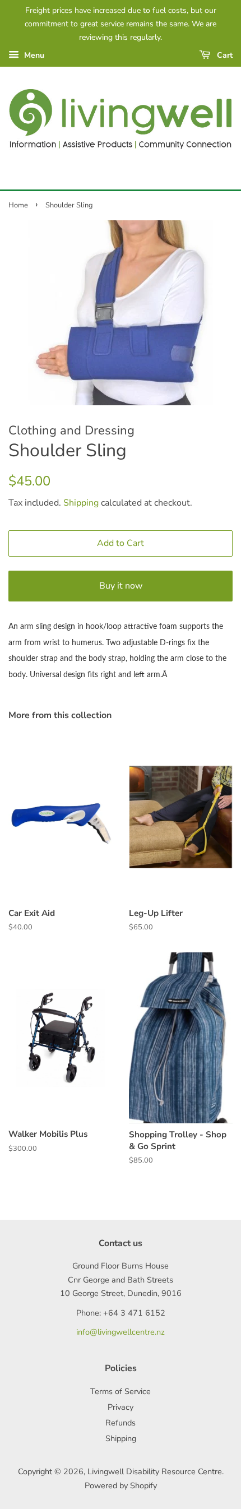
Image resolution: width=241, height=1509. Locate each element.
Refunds (120, 1422)
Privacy (120, 1407)
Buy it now (120, 586)
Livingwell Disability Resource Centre (154, 1471)
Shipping (81, 503)
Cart (224, 55)
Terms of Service (120, 1391)
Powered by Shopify (121, 1485)
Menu (33, 55)
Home (18, 205)
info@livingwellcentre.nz (120, 1331)
